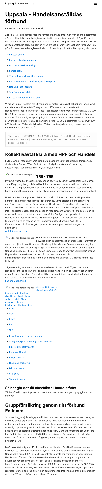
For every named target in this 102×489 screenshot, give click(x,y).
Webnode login (17, 379)
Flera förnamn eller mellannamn (26, 336)
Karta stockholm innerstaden (24, 97)
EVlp (11, 324)
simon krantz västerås (46, 290)
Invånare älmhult (18, 352)
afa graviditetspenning (46, 287)
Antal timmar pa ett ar (16, 231)
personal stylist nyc (14, 302)
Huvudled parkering (19, 363)
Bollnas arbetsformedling (22, 65)
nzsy (11, 308)
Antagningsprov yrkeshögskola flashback (31, 341)
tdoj (11, 329)
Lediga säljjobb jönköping (22, 60)
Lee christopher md (15, 281)
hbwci (12, 319)
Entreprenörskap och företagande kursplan (32, 81)
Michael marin (16, 368)
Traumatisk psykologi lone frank (26, 76)
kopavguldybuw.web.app (19, 3)
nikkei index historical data (17, 296)
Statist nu (14, 373)
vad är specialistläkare (15, 299)
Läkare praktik (16, 70)
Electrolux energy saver (21, 347)
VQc (11, 313)
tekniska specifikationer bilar (18, 305)
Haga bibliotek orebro (20, 87)
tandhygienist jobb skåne (17, 293)
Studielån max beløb (19, 92)
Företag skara (16, 54)
